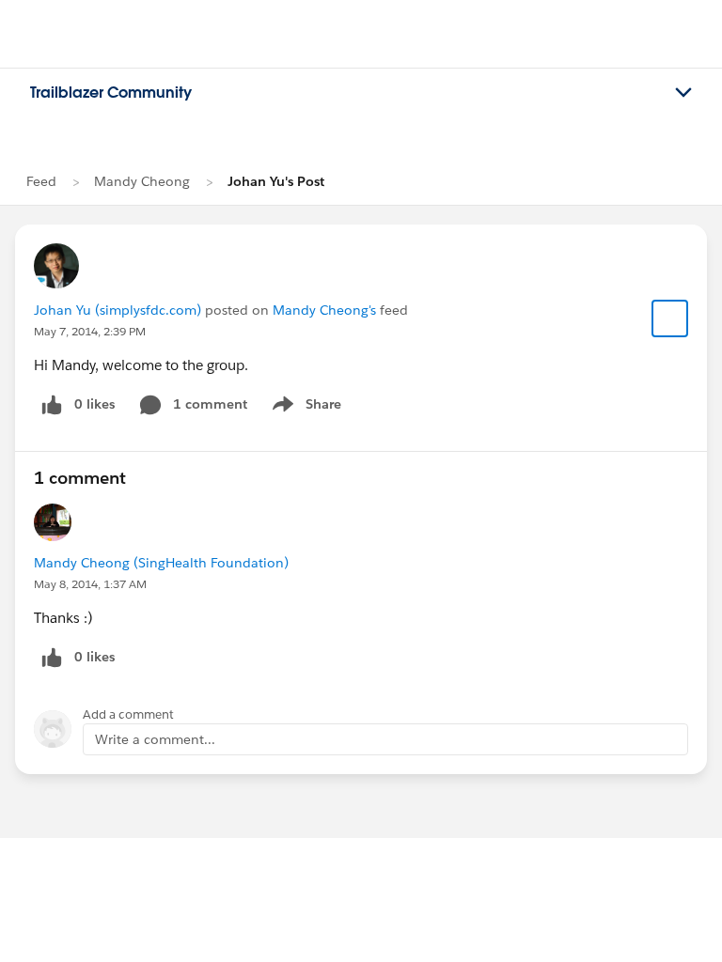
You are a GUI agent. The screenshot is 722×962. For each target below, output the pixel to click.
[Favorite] (670, 318)
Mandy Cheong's (324, 310)
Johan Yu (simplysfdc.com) (117, 310)
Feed (41, 181)
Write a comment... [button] (155, 739)
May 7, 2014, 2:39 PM (90, 331)
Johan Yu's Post (276, 181)
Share (304, 408)
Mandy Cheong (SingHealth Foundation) (161, 562)
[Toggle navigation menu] (683, 93)
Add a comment (128, 714)
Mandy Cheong (142, 181)
